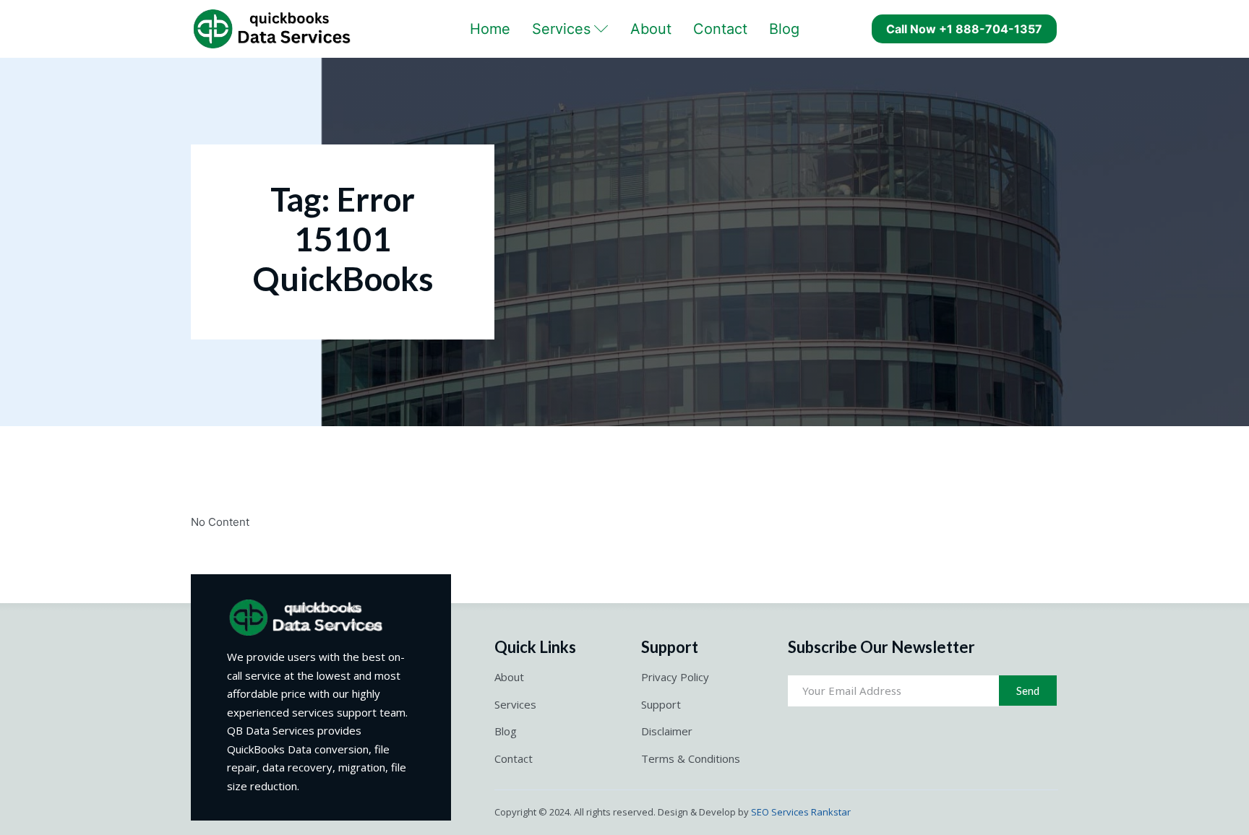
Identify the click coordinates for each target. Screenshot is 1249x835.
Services (561, 29)
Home (490, 29)
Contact (720, 29)
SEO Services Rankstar (801, 811)
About (650, 29)
